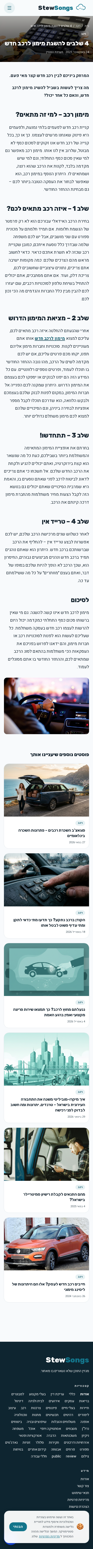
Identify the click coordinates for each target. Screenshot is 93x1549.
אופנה (84, 1421)
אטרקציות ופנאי (30, 1435)
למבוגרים (17, 1394)
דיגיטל (18, 1401)
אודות (84, 1394)
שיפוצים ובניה (36, 1421)
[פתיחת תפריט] (9, 7)
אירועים (54, 1401)
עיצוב (12, 1408)
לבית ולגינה (36, 1401)
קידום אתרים (37, 1449)
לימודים (83, 1415)
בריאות (84, 1401)
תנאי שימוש (80, 1492)
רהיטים (68, 1415)
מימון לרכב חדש (50, 338)
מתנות (36, 1415)
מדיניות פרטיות (78, 1499)
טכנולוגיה (20, 1415)
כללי (72, 1394)
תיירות (84, 1408)
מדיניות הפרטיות (49, 1536)
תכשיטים (52, 1415)
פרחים (70, 1449)
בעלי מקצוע (37, 1394)
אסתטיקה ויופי (50, 1428)
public (56, 1456)
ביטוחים (16, 1421)
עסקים (69, 1401)
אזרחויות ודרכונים (76, 1442)
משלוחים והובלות (63, 1421)
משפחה (18, 1428)
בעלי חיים (68, 1408)
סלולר (39, 1442)
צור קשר (83, 1486)
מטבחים (71, 1428)
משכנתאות (69, 1435)
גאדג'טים (11, 1442)
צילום (85, 1456)
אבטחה (56, 1449)
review (71, 1456)
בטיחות (18, 1449)
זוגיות (27, 1442)
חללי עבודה (39, 1456)
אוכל (32, 1428)
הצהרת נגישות (79, 1506)
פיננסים (51, 1408)
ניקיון (85, 1435)
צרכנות (36, 1408)
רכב (78, 26)
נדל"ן (85, 1428)
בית (87, 26)
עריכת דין (57, 1394)
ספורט (84, 1449)
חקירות (54, 1442)
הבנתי (18, 1526)
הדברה (51, 1435)
